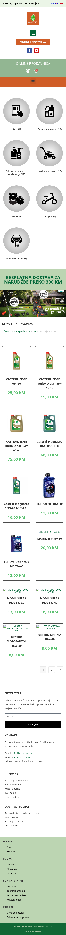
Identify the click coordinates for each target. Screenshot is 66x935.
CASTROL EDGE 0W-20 (16, 381)
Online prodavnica (21, 331)
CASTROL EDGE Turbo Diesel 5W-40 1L (49, 383)
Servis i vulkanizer (16, 895)
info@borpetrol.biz (22, 753)
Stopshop (12, 869)
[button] (33, 33)
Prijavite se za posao (18, 917)
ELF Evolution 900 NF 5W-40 (16, 564)
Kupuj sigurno (12, 788)
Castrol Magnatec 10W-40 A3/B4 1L (16, 506)
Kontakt (11, 851)
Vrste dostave (12, 817)
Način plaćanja (13, 784)
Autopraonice (14, 899)
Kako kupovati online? (16, 780)
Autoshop (12, 886)
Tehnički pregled (16, 890)
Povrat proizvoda (14, 821)
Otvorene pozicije (16, 912)
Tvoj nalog (10, 792)
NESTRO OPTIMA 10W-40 (49, 637)
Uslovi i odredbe (13, 796)
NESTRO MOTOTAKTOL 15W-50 (16, 641)
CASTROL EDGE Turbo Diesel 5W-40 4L (16, 446)
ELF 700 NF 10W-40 (50, 504)
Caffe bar (12, 873)
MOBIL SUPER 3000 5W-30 (16, 600)
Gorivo (10, 864)
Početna (5, 331)
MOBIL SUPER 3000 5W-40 (49, 600)
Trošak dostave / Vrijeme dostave (22, 813)
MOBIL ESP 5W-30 (49, 538)
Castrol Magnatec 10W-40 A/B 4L (49, 444)
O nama (11, 847)
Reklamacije (11, 825)
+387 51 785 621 (22, 757)
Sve (34, 331)
